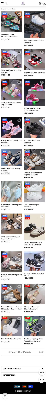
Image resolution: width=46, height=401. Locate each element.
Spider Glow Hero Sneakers (34, 73)
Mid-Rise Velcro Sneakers (11, 339)
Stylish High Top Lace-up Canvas (10, 170)
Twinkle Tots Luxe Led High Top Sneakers (11, 104)
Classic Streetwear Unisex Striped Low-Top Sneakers (11, 308)
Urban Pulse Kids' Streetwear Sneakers (9, 36)
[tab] (23, 368)
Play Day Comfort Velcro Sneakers (34, 42)
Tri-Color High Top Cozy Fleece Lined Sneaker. (33, 340)
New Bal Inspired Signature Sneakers (11, 276)
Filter (42, 380)
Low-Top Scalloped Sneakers (31, 206)
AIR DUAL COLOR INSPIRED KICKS (34, 274)
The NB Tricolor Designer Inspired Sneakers (10, 238)
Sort (42, 372)
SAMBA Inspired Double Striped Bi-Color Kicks (33, 244)
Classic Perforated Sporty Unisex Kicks (11, 206)
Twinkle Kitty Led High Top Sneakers (11, 71)
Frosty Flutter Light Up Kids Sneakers (11, 142)
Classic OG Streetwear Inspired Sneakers (33, 174)
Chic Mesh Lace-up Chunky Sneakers (31, 308)
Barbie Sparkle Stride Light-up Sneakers (32, 109)
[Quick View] (19, 14)
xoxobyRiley (26, 391)
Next (41, 352)
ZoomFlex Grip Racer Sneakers (32, 142)
